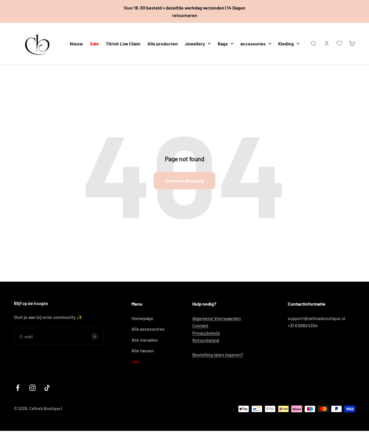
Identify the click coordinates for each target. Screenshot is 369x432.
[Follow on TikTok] (47, 388)
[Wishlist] (339, 43)
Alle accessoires (148, 329)
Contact (200, 325)
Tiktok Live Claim (123, 43)
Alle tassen (142, 350)
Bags (223, 43)
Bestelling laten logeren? (217, 354)
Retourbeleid (205, 340)
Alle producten (162, 43)
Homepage (142, 318)
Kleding (286, 43)
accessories (253, 43)
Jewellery (195, 43)
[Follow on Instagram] (32, 388)
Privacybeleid (206, 333)
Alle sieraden (144, 340)
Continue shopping (184, 180)
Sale (94, 43)
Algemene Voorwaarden (216, 318)
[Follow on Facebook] (18, 388)
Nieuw (76, 43)
